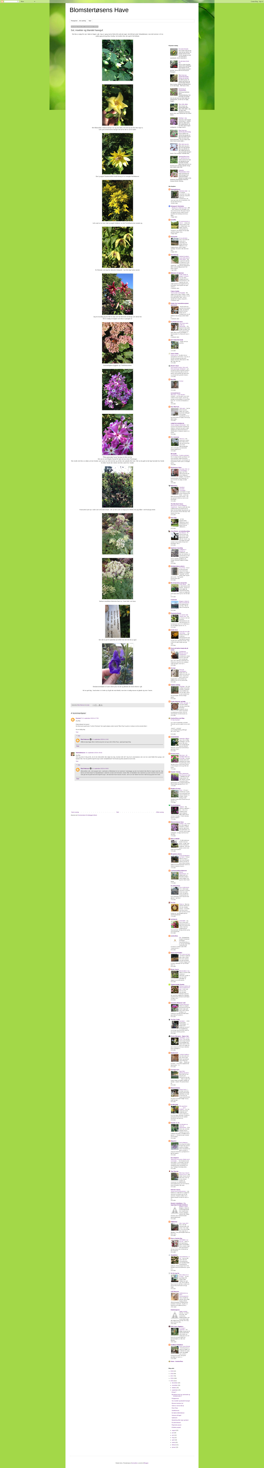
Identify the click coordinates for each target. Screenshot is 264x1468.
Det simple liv (175, 1158)
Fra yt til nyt (182, 567)
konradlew (134, 1463)
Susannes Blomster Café (178, 1003)
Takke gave (182, 408)
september (175, 1390)
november (175, 1385)
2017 (172, 1376)
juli (173, 1433)
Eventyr (181, 381)
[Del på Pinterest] (102, 705)
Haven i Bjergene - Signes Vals (180, 1036)
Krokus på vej (174, 355)
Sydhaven (174, 1417)
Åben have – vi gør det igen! (178, 394)
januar (174, 1447)
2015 (172, 1381)
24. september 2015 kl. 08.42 (94, 752)
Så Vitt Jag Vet (175, 1273)
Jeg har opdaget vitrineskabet (178, 425)
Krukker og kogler (184, 703)
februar (174, 1445)
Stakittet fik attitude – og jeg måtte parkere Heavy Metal (184, 258)
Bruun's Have (175, 366)
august (174, 1430)
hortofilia (173, 220)
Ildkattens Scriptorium (177, 273)
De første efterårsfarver (178, 1413)
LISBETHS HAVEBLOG (177, 423)
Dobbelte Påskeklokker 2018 (184, 171)
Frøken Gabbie (175, 291)
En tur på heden (183, 238)
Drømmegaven (175, 1310)
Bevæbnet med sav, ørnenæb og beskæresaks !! (181, 1395)
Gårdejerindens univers (178, 566)
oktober (174, 1387)
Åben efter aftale (183, 104)
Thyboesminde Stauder (177, 984)
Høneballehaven (80, 752)
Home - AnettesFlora (177, 1361)
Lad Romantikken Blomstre (179, 870)
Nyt (180, 937)
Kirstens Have (175, 753)
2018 (172, 1373)
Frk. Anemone (175, 437)
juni (173, 1435)
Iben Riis (173, 379)
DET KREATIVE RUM (177, 340)
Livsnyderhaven (175, 393)
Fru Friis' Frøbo (175, 1019)
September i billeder (184, 738)
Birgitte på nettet (176, 788)
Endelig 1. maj (183, 118)
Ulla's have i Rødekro (177, 1326)
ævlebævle (174, 919)
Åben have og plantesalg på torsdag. (185, 131)
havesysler (174, 236)
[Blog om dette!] (96, 705)
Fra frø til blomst (175, 805)
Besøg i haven (183, 1089)
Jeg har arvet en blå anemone (178, 1191)
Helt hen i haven (175, 1189)
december (175, 1383)
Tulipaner (181, 806)
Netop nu (181, 904)
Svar (77, 732)
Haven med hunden (176, 952)
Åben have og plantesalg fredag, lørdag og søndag (184, 76)
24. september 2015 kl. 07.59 (90, 718)
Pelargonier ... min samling (78, 21)
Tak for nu (182, 438)
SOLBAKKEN (175, 737)
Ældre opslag (160, 812)
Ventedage (182, 686)
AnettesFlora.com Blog (177, 718)
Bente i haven (175, 969)
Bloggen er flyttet (183, 1206)
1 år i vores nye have (184, 954)
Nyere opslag (75, 812)
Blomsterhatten (175, 1088)
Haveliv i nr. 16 (175, 1123)
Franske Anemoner (184, 1004)
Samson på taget (176, 1415)
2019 (172, 1371)
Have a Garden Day (176, 1238)
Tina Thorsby (174, 1171)
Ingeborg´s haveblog (177, 548)
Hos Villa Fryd (175, 406)
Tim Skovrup (174, 255)
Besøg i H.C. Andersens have (179, 207)
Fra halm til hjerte (183, 49)
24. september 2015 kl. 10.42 (100, 739)
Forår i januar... (183, 584)
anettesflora (174, 936)
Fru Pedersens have (177, 321)
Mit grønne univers (176, 854)
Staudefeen (174, 1255)
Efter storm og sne (184, 144)
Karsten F (79, 718)
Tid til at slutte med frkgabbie (178, 292)
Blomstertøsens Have (99, 9)
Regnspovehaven (176, 613)
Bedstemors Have (176, 467)
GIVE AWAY (182, 920)
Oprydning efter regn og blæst (180, 1420)
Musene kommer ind (177, 1403)
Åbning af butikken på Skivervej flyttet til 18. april (184, 987)
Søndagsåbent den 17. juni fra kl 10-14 (184, 157)
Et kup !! (174, 1392)
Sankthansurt (175, 1410)
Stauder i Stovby (175, 772)
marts (173, 1442)
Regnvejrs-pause (176, 1425)
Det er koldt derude (184, 887)
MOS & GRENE (175, 838)
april (173, 1440)
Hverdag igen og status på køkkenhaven (183, 1126)
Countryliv (174, 599)
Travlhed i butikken (184, 1054)
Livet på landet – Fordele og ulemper (180, 455)
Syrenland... (182, 1021)
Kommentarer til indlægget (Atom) (87, 815)
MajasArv (173, 1141)
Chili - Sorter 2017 (184, 1223)
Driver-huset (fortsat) (184, 1346)
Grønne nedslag (175, 685)
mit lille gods (174, 1104)
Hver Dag (173, 517)
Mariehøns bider (183, 191)
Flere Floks (175, 1408)
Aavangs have (175, 1069)
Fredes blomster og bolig (178, 701)
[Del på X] (98, 705)
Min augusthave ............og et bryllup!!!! (183, 1108)
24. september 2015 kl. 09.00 (100, 768)
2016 (172, 1378)
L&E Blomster (175, 1291)
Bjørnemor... (174, 485)
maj (173, 1437)
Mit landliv (174, 454)
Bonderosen (174, 1053)
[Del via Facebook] (100, 705)
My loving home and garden (179, 583)
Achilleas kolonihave (177, 1344)
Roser (181, 790)
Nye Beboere (182, 532)
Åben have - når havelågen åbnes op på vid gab (184, 757)
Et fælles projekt (176, 1427)
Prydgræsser (175, 1398)
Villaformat (174, 1221)
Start (90, 21)
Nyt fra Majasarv (183, 1142)
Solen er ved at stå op (178, 1405)
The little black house (177, 504)
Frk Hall (173, 668)
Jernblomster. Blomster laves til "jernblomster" (183, 653)
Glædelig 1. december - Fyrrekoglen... (183, 489)
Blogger (146, 1463)
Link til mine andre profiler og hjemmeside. (183, 325)
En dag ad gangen (175, 719)
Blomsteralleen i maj (184, 971)
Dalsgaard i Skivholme (177, 206)
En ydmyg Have (175, 886)
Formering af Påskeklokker (182, 89)
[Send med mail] (94, 705)
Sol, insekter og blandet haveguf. (181, 1401)
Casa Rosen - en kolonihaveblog (180, 531)
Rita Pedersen (85, 739)
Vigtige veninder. (183, 1311)
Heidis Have (174, 630)
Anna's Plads (175, 353)
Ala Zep (173, 902)
